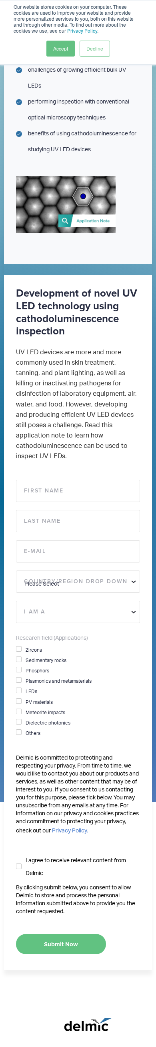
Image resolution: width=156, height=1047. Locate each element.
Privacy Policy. (70, 831)
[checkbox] (78, 691)
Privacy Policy (82, 30)
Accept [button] (60, 48)
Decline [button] (94, 48)
